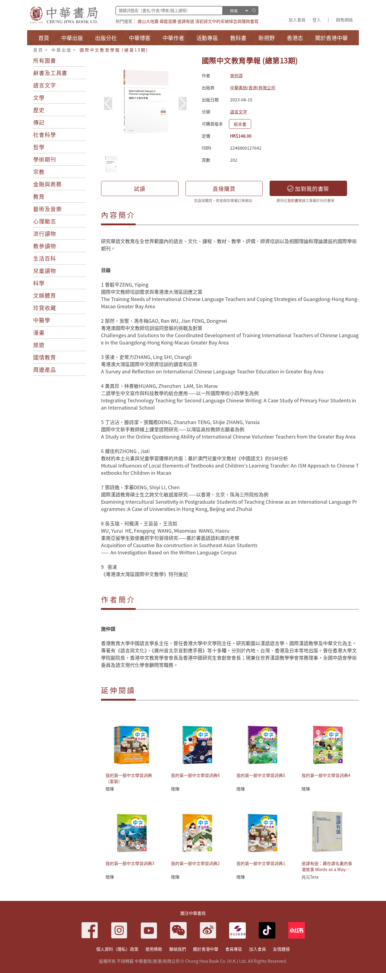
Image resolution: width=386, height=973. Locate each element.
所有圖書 (44, 60)
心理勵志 (44, 221)
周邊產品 (44, 369)
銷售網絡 (344, 20)
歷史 (39, 110)
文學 (39, 97)
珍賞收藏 (44, 308)
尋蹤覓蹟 (168, 21)
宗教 (39, 172)
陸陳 (110, 789)
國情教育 (44, 357)
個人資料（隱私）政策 (117, 949)
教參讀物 (44, 246)
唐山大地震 (148, 21)
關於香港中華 (205, 949)
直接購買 (224, 188)
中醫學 (41, 320)
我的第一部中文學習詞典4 (326, 775)
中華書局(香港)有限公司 (252, 87)
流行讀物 (44, 233)
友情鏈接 (281, 949)
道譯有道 (185, 21)
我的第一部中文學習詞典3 (130, 863)
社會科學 (44, 134)
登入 (316, 20)
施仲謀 (236, 75)
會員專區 (233, 949)
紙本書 (240, 124)
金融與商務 (47, 184)
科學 (39, 283)
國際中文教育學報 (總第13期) (114, 50)
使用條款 (153, 949)
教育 (39, 196)
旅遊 (39, 345)
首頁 (38, 50)
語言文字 (44, 85)
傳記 (39, 122)
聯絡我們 (177, 949)
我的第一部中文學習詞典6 (195, 775)
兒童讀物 (44, 270)
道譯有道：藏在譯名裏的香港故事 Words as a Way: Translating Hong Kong (327, 869)
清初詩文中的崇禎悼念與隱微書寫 (226, 21)
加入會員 (297, 20)
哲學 (39, 147)
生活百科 (44, 258)
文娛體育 (44, 295)
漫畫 (39, 332)
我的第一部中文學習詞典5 (260, 775)
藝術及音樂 (47, 209)
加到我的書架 (311, 188)
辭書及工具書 (50, 73)
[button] (183, 103)
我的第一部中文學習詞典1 (260, 863)
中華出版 (61, 50)
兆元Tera (310, 877)
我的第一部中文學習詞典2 (195, 863)
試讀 (139, 188)
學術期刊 (44, 159)
